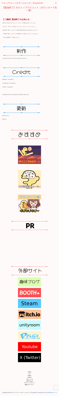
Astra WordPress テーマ (50, 392)
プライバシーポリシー (29, 382)
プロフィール (29, 379)
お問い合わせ (29, 381)
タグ (29, 374)
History (29, 377)
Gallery (29, 375)
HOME (29, 372)
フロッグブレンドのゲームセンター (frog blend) (22, 3)
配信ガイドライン (29, 384)
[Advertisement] (29, 247)
